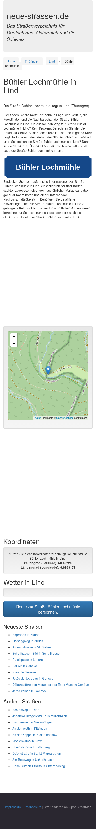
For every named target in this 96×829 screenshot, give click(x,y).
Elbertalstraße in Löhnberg (31, 747)
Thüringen (32, 61)
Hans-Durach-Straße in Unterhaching (38, 766)
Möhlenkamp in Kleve (27, 741)
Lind (52, 61)
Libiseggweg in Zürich (27, 641)
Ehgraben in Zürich (25, 634)
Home (11, 61)
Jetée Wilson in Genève (29, 691)
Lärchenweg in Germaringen (32, 722)
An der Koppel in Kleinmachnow (34, 734)
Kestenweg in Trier (25, 709)
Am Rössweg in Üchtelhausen (33, 759)
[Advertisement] (48, 274)
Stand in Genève (24, 672)
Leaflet (37, 417)
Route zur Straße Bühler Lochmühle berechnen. (48, 609)
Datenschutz (32, 807)
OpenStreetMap (64, 417)
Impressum (13, 807)
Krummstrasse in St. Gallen (31, 647)
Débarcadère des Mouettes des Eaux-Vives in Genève (50, 684)
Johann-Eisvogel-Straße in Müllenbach (39, 716)
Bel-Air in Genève (24, 666)
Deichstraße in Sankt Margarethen (36, 753)
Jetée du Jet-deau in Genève (32, 678)
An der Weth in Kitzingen (29, 728)
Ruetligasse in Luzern (27, 659)
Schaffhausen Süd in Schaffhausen (36, 653)
